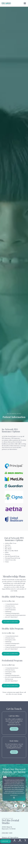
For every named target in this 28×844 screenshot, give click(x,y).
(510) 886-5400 (7, 833)
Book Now (14, 752)
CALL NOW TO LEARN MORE (11, 621)
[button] (25, 3)
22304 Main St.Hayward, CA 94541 (8, 828)
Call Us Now (14, 728)
